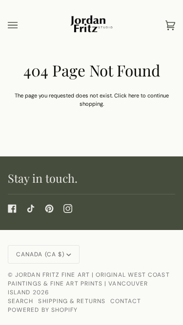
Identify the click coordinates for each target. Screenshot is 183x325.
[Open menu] (22, 25)
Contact (126, 301)
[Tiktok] (30, 208)
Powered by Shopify (43, 310)
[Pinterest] (49, 208)
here (133, 95)
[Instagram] (67, 208)
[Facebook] (12, 208)
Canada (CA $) (40, 254)
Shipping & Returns (71, 301)
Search (20, 301)
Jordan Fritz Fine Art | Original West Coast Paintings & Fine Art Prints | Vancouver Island (89, 283)
